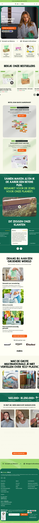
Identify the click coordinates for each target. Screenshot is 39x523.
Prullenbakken (4, 490)
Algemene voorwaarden (33, 483)
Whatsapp (3, 505)
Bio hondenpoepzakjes (5, 488)
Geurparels (3, 486)
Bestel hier (21, 115)
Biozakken (3, 483)
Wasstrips (3, 485)
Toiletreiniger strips (5, 491)
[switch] (3, 519)
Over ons (18, 483)
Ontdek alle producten (8, 28)
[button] (2, 4)
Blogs (17, 486)
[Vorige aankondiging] (2, 1)
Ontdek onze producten (19, 336)
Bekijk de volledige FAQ (18, 453)
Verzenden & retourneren (33, 485)
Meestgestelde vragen (32, 488)
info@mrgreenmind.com (6, 503)
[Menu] (5, 512)
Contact (17, 485)
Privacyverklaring (31, 486)
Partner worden (19, 488)
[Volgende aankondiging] (37, 1)
